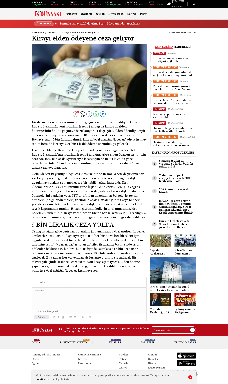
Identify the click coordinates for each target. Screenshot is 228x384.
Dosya (35, 358)
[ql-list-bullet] (75, 317)
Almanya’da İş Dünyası (46, 354)
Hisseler (115, 341)
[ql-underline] (63, 317)
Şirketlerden (116, 13)
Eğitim (36, 363)
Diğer (143, 13)
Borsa (36, 341)
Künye (123, 367)
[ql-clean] (90, 317)
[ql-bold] (54, 317)
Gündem (71, 13)
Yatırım (100, 13)
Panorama (84, 363)
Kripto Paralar (185, 341)
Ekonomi (86, 13)
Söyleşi (123, 354)
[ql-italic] (58, 317)
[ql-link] (82, 317)
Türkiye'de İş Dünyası (44, 32)
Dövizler (153, 358)
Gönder (42, 317)
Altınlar (152, 354)
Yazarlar (124, 363)
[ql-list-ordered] (70, 317)
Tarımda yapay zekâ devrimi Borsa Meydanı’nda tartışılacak (100, 23)
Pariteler (148, 341)
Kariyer (131, 13)
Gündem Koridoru (89, 354)
